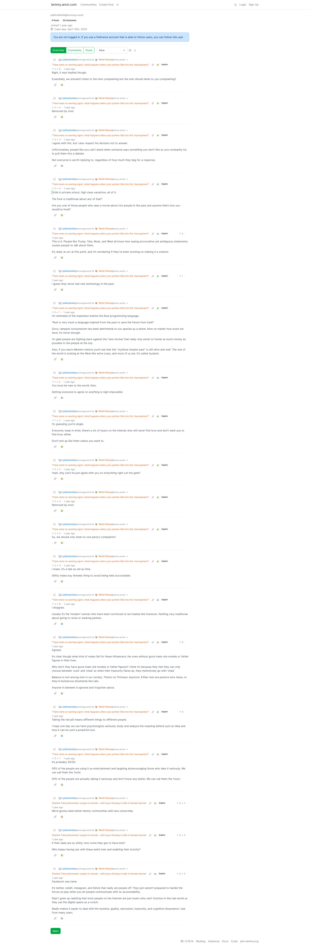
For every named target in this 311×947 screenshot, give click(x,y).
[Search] (235, 4)
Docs (225, 941)
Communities (89, 4)
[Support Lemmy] (117, 4)
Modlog (200, 941)
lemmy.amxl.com (64, 4)
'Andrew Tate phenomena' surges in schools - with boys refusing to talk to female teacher (99, 803)
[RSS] (135, 50)
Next (55, 931)
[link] (158, 64)
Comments (74, 50)
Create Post (106, 4)
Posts (89, 50)
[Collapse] (54, 59)
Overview (58, 50)
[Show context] (152, 64)
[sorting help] (130, 50)
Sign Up (254, 4)
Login (242, 4)
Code (234, 941)
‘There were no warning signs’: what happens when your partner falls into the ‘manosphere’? (100, 64)
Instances (213, 941)
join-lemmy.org (249, 941)
